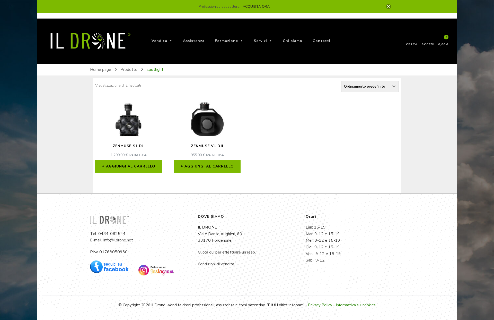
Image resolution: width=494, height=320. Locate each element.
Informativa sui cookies (356, 305)
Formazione (226, 40)
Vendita (159, 40)
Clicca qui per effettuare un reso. (227, 252)
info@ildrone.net (118, 240)
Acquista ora (256, 6)
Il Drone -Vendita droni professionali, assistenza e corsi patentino (208, 305)
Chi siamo (292, 40)
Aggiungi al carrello (130, 166)
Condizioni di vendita (216, 264)
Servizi (260, 40)
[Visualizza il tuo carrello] (443, 39)
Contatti (321, 40)
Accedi (427, 44)
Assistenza (194, 40)
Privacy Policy (320, 305)
